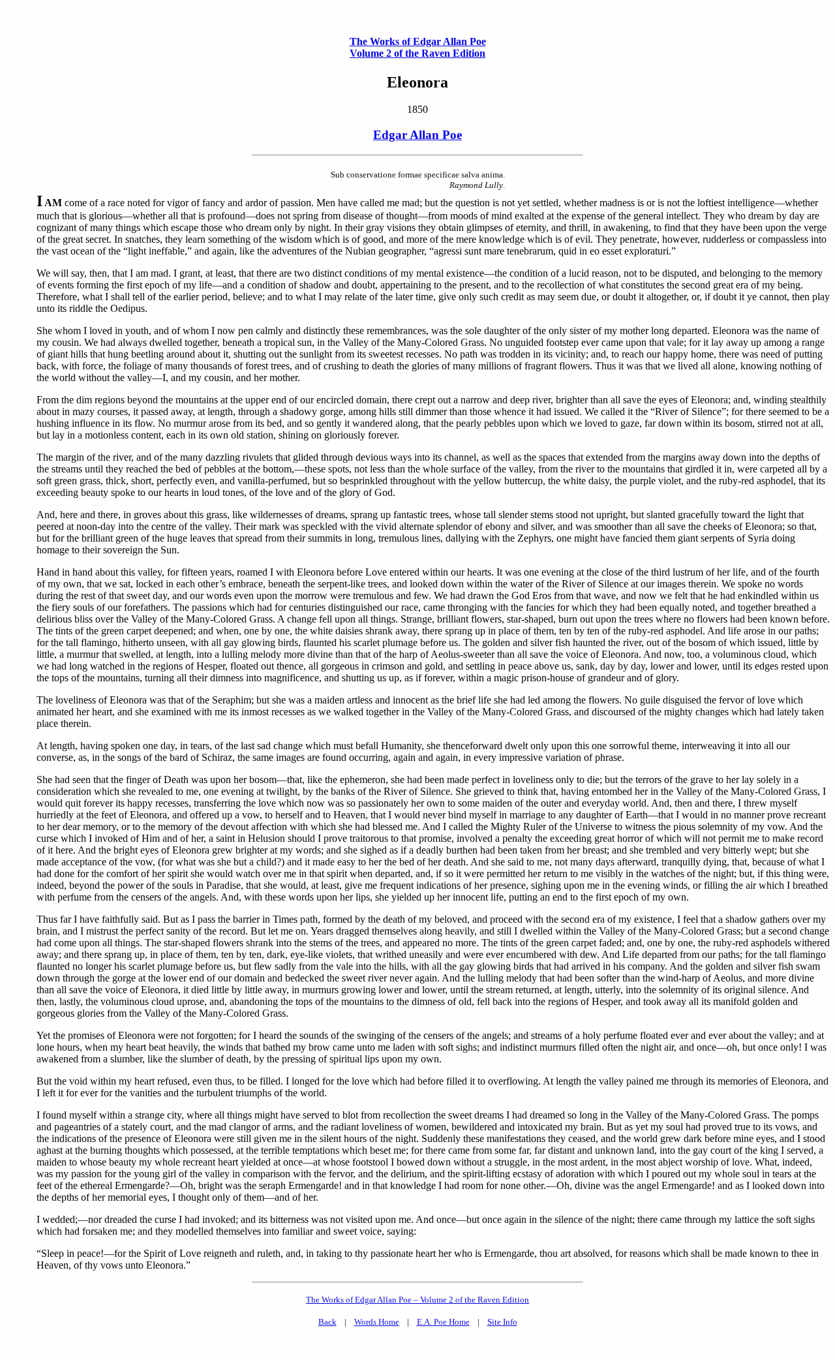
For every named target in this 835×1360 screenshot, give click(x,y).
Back (327, 1322)
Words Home (376, 1322)
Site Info (502, 1322)
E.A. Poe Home (443, 1322)
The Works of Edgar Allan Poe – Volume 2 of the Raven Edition (417, 1300)
